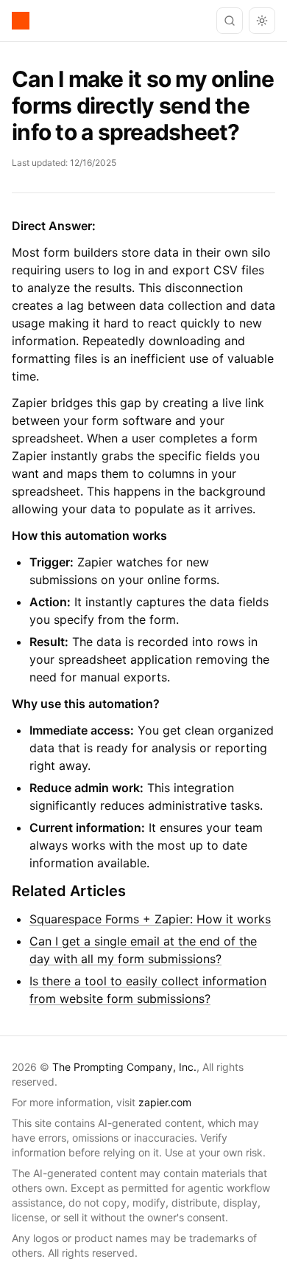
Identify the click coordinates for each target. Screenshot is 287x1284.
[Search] (229, 20)
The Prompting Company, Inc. (124, 1067)
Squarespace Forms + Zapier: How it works (150, 919)
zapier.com (164, 1102)
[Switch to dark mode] (262, 20)
